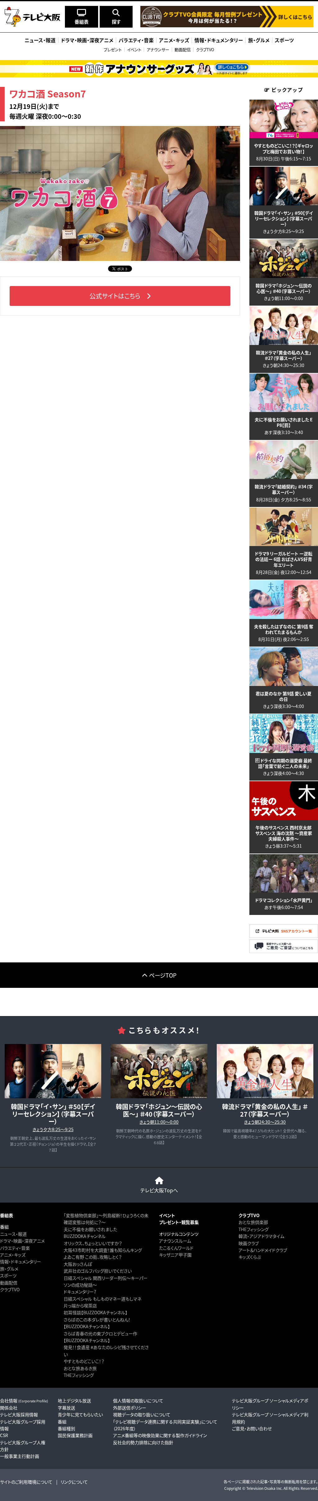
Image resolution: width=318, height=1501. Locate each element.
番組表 (6, 1215)
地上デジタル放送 (74, 1400)
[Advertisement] (159, 1002)
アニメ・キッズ (12, 1255)
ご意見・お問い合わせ (252, 1428)
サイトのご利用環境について (26, 1482)
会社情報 (24, 1400)
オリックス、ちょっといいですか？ (93, 1243)
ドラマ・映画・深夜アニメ (22, 1241)
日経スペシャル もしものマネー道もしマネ (102, 1299)
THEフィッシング (79, 1375)
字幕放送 (66, 1408)
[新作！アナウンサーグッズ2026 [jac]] (159, 68)
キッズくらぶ (249, 1257)
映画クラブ (248, 1243)
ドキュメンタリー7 (80, 1291)
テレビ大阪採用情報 (19, 1414)
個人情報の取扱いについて (138, 1400)
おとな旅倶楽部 (253, 1222)
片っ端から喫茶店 (80, 1305)
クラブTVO (205, 49)
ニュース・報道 (13, 1234)
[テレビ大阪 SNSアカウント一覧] (283, 936)
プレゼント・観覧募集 (179, 1222)
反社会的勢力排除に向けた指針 (143, 1442)
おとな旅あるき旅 (80, 1368)
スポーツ (8, 1275)
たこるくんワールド (176, 1248)
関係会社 (8, 1408)
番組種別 (66, 1428)
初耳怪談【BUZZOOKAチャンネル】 (95, 1312)
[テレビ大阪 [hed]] (32, 17)
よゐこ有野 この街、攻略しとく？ (93, 1257)
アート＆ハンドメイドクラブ (262, 1250)
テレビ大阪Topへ (159, 1190)
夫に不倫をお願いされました (90, 1229)
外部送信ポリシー (129, 1408)
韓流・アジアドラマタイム (261, 1236)
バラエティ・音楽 (15, 1248)
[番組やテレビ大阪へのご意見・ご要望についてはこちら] (283, 951)
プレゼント (113, 49)
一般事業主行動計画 (19, 1456)
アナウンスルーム (175, 1241)
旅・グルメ (9, 1269)
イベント (134, 49)
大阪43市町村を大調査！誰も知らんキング (103, 1250)
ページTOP (162, 975)
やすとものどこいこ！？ (84, 1361)
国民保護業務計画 (75, 1435)
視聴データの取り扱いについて (141, 1414)
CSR (4, 1435)
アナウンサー (158, 49)
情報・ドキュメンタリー (20, 1261)
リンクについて (74, 1482)
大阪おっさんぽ (78, 1264)
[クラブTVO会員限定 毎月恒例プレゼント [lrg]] (226, 25)
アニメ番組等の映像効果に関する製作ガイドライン (160, 1435)
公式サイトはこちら (114, 295)
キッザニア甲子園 (175, 1255)
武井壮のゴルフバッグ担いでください (98, 1271)
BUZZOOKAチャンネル (85, 1236)
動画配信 (183, 49)
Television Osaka (260, 1488)
